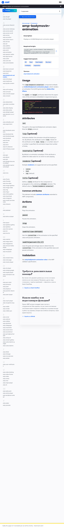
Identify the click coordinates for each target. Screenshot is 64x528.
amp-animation (7, 52)
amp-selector (6, 319)
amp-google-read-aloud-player (8, 166)
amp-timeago (6, 354)
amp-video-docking (8, 372)
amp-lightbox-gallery (9, 225)
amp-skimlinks (7, 323)
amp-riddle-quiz (7, 311)
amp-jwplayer (7, 210)
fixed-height (39, 62)
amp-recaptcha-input (8, 303)
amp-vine (5, 380)
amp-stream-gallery (8, 340)
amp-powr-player (8, 294)
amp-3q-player (7, 19)
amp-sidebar (6, 321)
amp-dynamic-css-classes (8, 115)
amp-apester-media (8, 54)
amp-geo (5, 155)
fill (25, 62)
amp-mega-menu (8, 241)
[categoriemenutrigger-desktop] (27, 16)
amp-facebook (7, 138)
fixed (31, 62)
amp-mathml (6, 239)
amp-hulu (5, 173)
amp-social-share (8, 330)
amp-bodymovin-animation (9, 76)
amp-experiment (7, 124)
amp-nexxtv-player (8, 262)
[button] (60, 2)
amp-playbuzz (7, 288)
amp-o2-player (7, 268)
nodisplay (28, 65)
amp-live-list (6, 233)
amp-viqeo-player (8, 383)
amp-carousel (7, 91)
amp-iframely (6, 181)
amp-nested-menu (8, 257)
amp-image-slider (8, 187)
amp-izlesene (6, 204)
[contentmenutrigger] (40, 11)
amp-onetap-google (8, 270)
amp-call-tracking (8, 89)
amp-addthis (6, 46)
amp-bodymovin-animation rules (36, 259)
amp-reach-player (8, 301)
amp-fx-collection (8, 147)
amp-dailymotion (7, 102)
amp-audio (6, 58)
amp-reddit (6, 306)
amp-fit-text (6, 140)
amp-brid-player (7, 79)
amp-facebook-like (8, 134)
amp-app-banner (7, 56)
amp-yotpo (6, 403)
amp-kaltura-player (8, 216)
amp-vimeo (6, 378)
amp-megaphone (8, 243)
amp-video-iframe (8, 374)
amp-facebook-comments (9, 131)
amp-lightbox (6, 227)
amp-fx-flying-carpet (8, 149)
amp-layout (6, 222)
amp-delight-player (8, 112)
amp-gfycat (6, 157)
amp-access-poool (8, 31)
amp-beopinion (7, 71)
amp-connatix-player (8, 93)
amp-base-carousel (8, 69)
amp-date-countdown (8, 105)
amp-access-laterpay (8, 29)
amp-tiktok (6, 352)
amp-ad (5, 44)
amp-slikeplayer (7, 325)
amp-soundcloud (7, 332)
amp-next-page (7, 260)
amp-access (6, 35)
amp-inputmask (7, 196)
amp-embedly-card (8, 122)
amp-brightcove (7, 81)
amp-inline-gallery (8, 194)
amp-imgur (6, 192)
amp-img (5, 190)
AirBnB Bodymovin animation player (36, 87)
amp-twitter (6, 358)
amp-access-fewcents (8, 26)
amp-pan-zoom (7, 282)
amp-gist (5, 159)
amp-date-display (8, 108)
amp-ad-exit (6, 41)
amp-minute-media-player (8, 246)
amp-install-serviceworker (8, 201)
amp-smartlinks (7, 327)
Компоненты (34, 23)
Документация (25, 23)
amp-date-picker (7, 110)
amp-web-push (7, 391)
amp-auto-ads (7, 60)
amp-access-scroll (8, 33)
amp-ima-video (7, 183)
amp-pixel (5, 286)
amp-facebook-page (8, 136)
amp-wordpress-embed (9, 396)
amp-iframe (6, 179)
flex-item (48, 62)
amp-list (5, 231)
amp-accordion (7, 37)
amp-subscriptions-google (9, 342)
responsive (37, 65)
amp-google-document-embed (9, 162)
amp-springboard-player (8, 334)
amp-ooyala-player (8, 272)
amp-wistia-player (8, 393)
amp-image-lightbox (8, 185)
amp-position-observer (8, 291)
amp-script (6, 317)
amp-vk (5, 385)
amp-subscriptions (8, 345)
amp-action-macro (8, 39)
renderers (31, 165)
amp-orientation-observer (8, 275)
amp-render (6, 308)
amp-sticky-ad (7, 337)
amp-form (5, 144)
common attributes (42, 194)
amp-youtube (6, 405)
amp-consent (6, 96)
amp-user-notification (8, 365)
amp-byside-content (8, 83)
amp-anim (6, 50)
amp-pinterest (7, 284)
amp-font (5, 142)
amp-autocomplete (8, 63)
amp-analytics (7, 48)
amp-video (6, 376)
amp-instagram (7, 198)
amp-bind (5, 73)
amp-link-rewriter (8, 229)
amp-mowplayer (7, 249)
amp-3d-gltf (6, 17)
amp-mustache (7, 251)
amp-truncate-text (8, 356)
